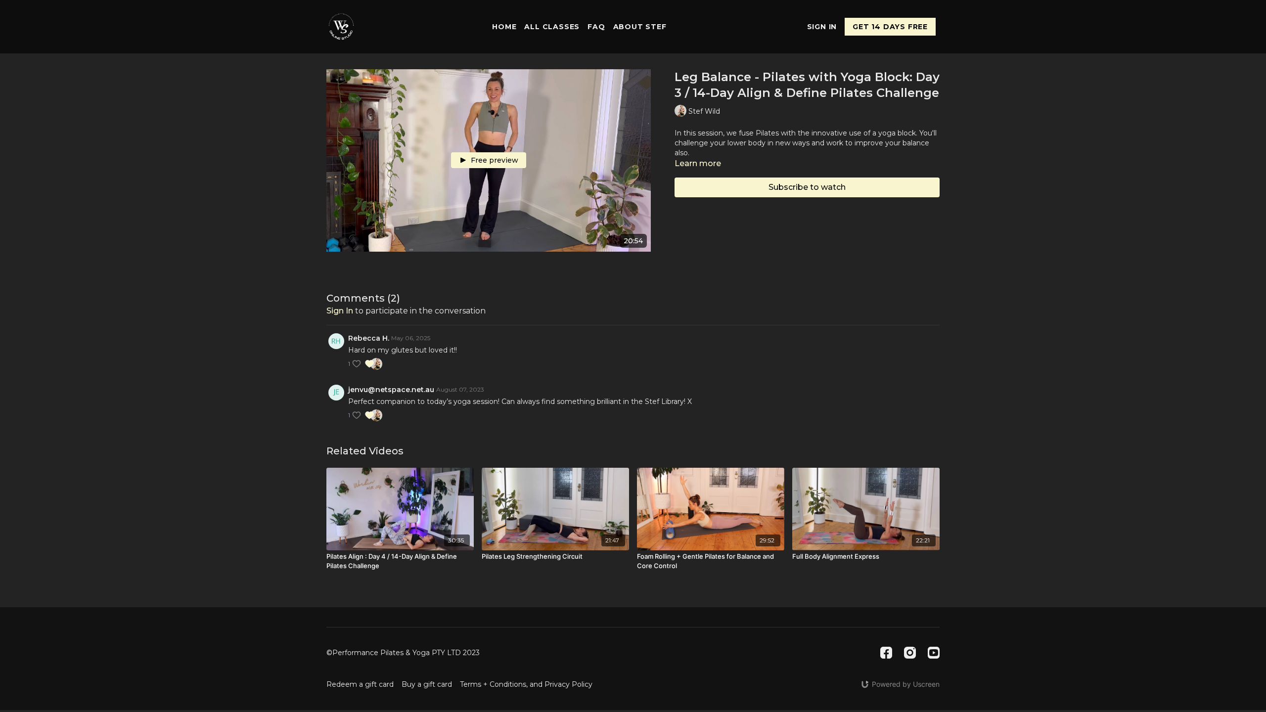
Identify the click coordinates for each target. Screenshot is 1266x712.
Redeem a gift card (360, 684)
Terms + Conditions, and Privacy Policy (526, 684)
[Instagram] (910, 653)
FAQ (596, 26)
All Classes (552, 26)
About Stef (640, 26)
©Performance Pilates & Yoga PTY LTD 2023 (403, 652)
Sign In (822, 26)
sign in (339, 310)
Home (504, 26)
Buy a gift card (427, 684)
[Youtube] (934, 653)
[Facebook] (886, 653)
